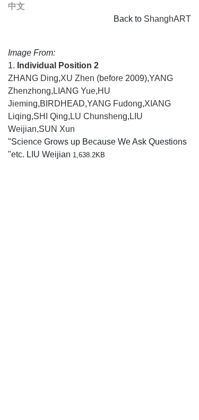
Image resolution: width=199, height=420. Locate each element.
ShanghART (167, 18)
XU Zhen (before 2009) (103, 78)
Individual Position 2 (58, 65)
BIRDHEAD (62, 103)
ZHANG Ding (33, 78)
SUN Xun (57, 128)
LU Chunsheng (98, 116)
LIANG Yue (74, 90)
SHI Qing (50, 116)
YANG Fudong (114, 103)
